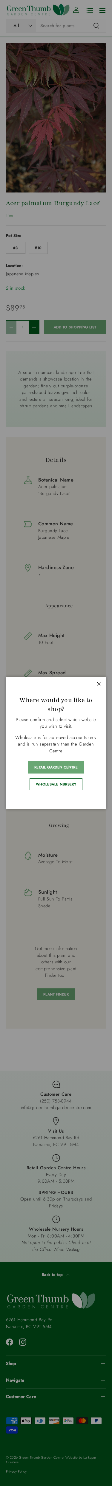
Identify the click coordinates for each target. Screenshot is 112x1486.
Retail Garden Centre (56, 767)
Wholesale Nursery (56, 784)
